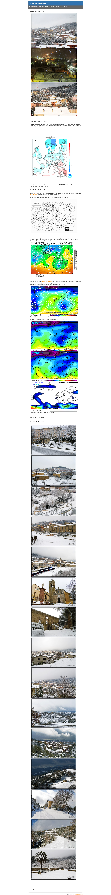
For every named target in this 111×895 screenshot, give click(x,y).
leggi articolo (33, 194)
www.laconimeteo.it (58, 889)
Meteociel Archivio (47, 281)
